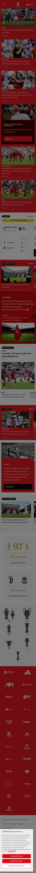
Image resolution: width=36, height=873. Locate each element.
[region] (16, 850)
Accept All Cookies (17, 856)
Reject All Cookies (16, 861)
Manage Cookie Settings (16, 866)
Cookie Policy (11, 851)
